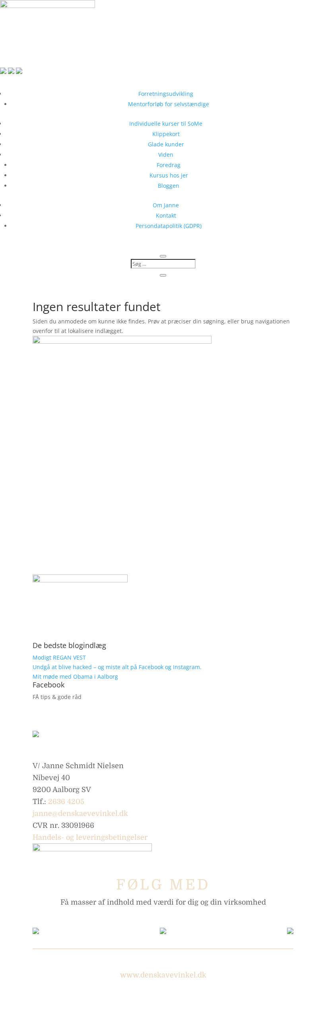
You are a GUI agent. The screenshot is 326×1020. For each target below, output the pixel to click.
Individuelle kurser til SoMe (165, 123)
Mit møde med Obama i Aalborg (75, 676)
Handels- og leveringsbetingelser (90, 837)
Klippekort (166, 134)
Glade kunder (166, 144)
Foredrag (168, 165)
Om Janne (166, 205)
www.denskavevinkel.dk (163, 975)
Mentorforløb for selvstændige (168, 104)
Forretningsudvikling (165, 93)
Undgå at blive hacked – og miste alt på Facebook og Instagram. (117, 667)
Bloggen (168, 185)
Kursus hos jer (168, 175)
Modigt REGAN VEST (59, 657)
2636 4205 (66, 802)
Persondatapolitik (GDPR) (169, 226)
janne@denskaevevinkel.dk (80, 814)
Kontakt (166, 215)
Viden (165, 154)
